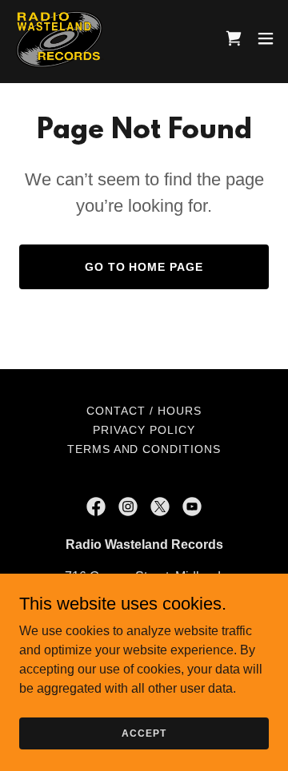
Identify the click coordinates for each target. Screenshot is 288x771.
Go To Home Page (144, 266)
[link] (59, 38)
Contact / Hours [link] (144, 410)
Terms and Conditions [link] (144, 449)
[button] (266, 38)
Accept (144, 732)
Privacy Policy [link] (144, 429)
